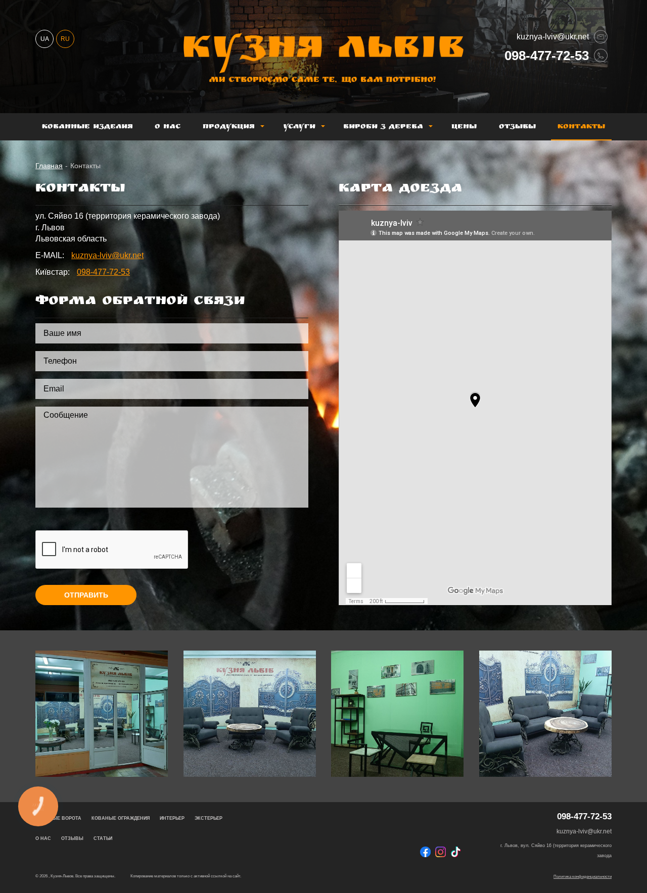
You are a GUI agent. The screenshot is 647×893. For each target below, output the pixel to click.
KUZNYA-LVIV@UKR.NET (553, 36)
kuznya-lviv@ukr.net (107, 255)
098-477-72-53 (546, 55)
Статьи (103, 838)
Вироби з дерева (383, 127)
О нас (167, 127)
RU (65, 38)
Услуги (299, 127)
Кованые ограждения (120, 818)
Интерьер (172, 818)
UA (44, 38)
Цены (464, 127)
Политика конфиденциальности (582, 876)
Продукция (229, 127)
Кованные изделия (87, 127)
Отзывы (517, 127)
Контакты (581, 127)
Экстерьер (208, 818)
